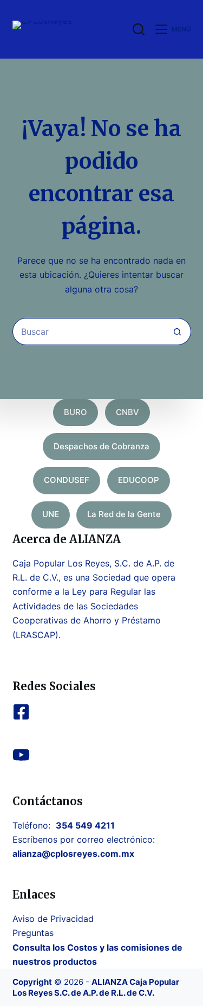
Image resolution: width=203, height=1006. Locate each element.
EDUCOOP (138, 480)
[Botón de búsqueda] (177, 331)
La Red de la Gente (124, 514)
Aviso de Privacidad (53, 918)
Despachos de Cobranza (101, 446)
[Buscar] (139, 29)
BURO (75, 412)
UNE (50, 514)
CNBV (127, 412)
